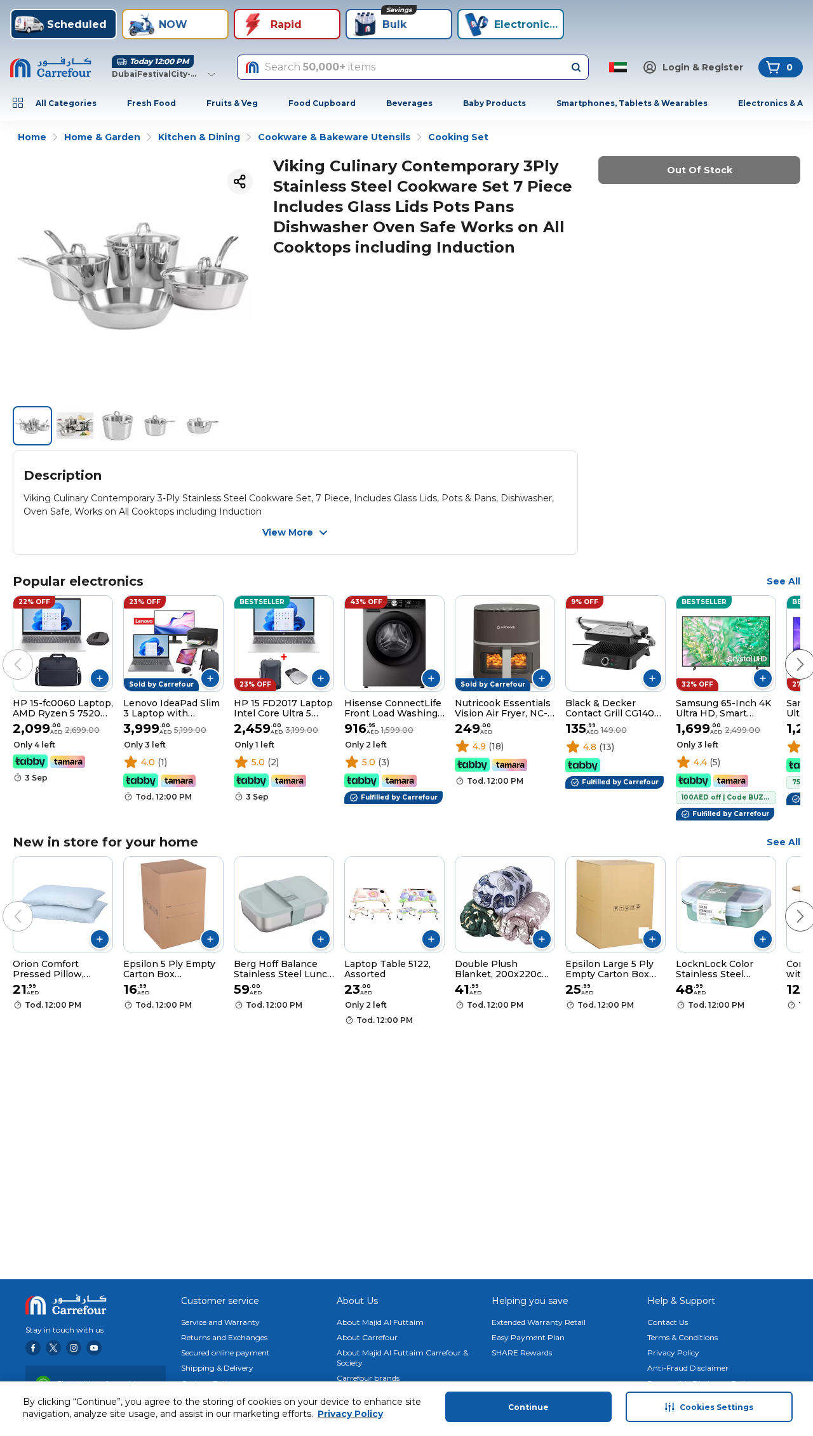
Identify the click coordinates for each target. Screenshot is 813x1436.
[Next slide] (787, 651)
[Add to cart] (100, 678)
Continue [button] (528, 1407)
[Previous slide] (5, 651)
